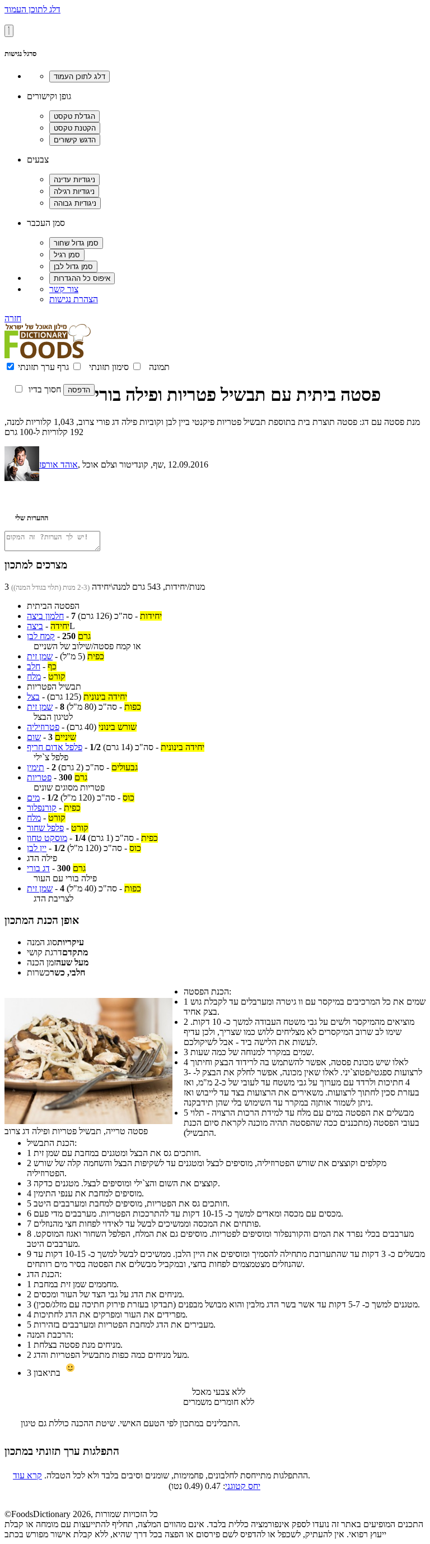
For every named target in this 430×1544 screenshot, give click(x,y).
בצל (33, 696)
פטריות (39, 777)
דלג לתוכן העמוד (32, 9)
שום (34, 737)
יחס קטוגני (242, 1486)
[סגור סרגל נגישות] (8, 31)
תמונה (159, 367)
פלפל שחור (45, 828)
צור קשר (63, 289)
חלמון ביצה (45, 616)
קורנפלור (42, 807)
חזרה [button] (12, 318)
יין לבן (36, 848)
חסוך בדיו (45, 389)
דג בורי (38, 868)
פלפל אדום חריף (54, 747)
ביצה (35, 626)
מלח (34, 676)
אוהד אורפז (58, 464)
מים (33, 797)
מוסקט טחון (47, 838)
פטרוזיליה (43, 727)
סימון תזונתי (109, 367)
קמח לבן (41, 636)
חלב (33, 666)
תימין (35, 767)
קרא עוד (27, 1475)
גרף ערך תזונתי (43, 367)
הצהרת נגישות (73, 299)
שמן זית (40, 656)
